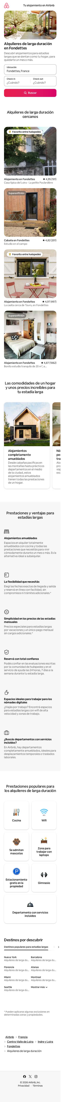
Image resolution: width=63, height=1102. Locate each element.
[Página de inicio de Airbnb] (6, 5)
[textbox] (17, 83)
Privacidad (23, 1085)
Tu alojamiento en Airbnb (38, 5)
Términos (38, 1085)
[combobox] (30, 71)
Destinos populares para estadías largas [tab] (26, 946)
